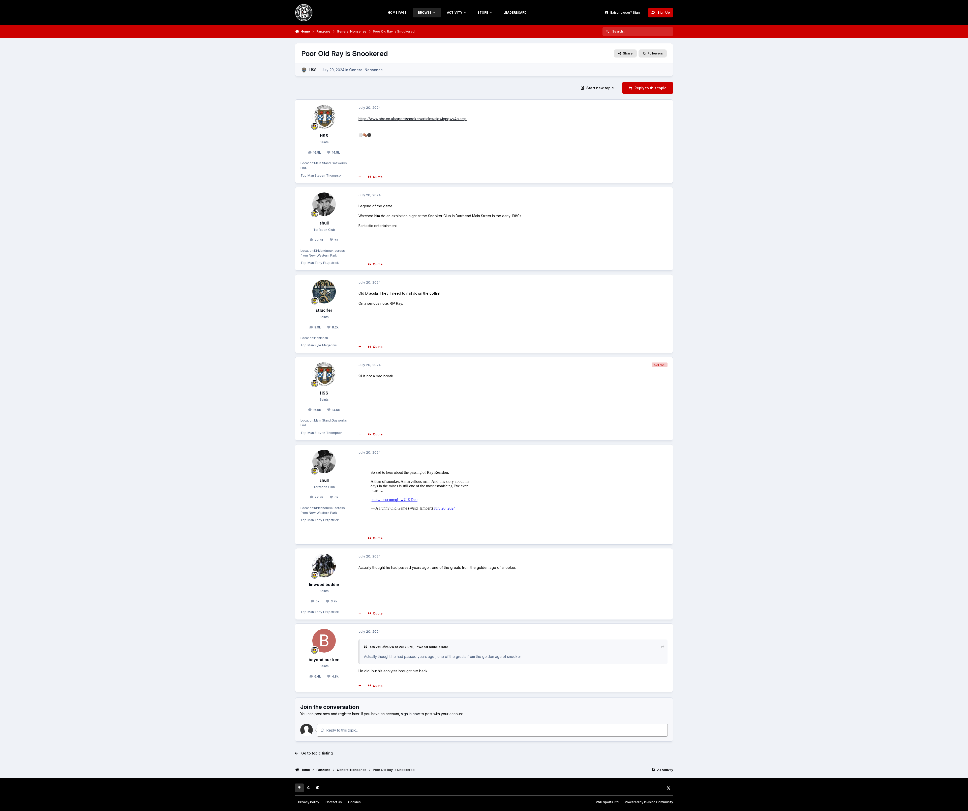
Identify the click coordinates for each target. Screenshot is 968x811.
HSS (312, 70)
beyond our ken (324, 659)
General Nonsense (366, 70)
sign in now (410, 714)
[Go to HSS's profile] (304, 70)
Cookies (354, 802)
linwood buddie (324, 584)
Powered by (649, 802)
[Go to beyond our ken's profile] (324, 641)
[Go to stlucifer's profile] (324, 291)
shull (324, 223)
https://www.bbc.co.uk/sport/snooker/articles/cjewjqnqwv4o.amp (412, 119)
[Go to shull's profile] (324, 204)
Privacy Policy (308, 802)
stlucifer (324, 310)
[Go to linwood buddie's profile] (324, 565)
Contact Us (333, 802)
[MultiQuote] (360, 177)
